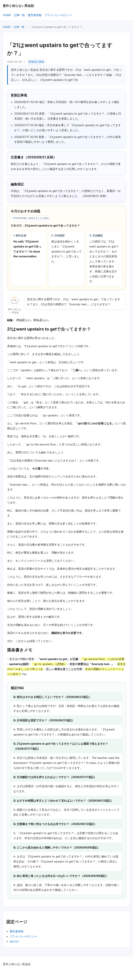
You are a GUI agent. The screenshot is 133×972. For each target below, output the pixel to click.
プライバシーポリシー (58, 15)
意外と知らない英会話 (18, 5)
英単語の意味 (36, 61)
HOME (7, 15)
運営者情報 (35, 15)
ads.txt (14, 941)
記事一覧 (19, 15)
